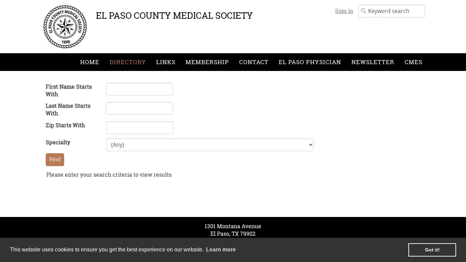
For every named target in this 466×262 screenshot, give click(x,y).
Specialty (58, 142)
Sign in (344, 10)
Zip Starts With (65, 125)
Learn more (221, 249)
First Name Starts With (69, 90)
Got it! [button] (432, 249)
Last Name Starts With (68, 109)
